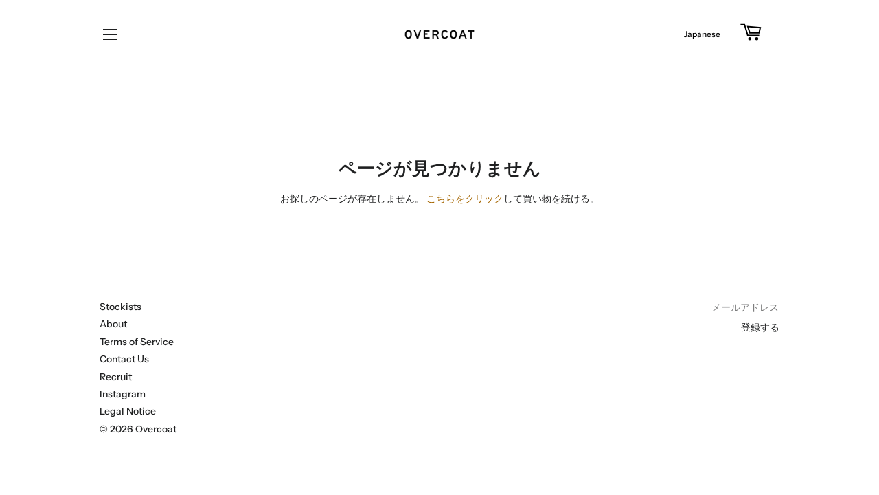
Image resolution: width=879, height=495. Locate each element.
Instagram (123, 394)
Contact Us (124, 359)
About (113, 324)
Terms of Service (137, 342)
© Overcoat (138, 429)
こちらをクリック (464, 198)
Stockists (120, 306)
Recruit (116, 377)
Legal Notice (128, 411)
